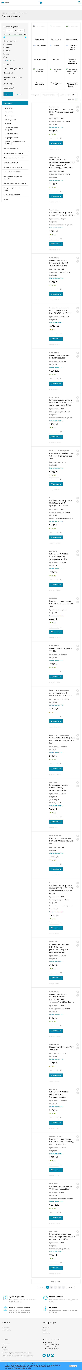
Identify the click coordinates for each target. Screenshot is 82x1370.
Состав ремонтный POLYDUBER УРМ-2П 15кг (60, 694)
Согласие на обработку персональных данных (17, 1356)
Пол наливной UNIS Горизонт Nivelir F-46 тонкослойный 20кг (58, 263)
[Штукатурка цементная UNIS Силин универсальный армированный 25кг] (40, 1237)
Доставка (45, 1327)
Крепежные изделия (11, 163)
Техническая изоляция (12, 195)
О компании (6, 1344)
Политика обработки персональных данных (16, 1353)
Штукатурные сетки (12, 138)
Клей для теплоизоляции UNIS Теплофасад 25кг (60, 1187)
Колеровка (46, 1333)
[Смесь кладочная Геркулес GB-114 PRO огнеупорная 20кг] (40, 457)
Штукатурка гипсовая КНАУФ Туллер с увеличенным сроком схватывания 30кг (59, 948)
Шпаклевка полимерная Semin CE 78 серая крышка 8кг (61, 841)
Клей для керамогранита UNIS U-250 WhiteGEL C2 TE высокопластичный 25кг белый (61, 889)
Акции (44, 1330)
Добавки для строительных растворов (15, 143)
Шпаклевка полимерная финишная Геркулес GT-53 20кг (61, 603)
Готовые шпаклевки (12, 134)
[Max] (52, 1355)
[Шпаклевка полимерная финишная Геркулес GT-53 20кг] (40, 604)
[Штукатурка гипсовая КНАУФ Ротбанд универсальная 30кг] (40, 788)
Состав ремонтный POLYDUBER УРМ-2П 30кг (60, 311)
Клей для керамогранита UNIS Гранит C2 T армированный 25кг (60, 503)
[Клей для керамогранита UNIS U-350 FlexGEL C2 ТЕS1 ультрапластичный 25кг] (40, 403)
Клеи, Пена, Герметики (12, 172)
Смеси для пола (10, 120)
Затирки (8, 124)
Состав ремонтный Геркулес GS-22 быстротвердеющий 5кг (62, 740)
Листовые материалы (11, 149)
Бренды (4, 1347)
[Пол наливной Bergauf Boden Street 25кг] (40, 359)
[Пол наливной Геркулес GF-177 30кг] (40, 652)
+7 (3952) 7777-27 (52, 1339)
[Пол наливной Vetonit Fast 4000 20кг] (40, 1050)
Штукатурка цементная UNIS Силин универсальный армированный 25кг (62, 1236)
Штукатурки (9, 112)
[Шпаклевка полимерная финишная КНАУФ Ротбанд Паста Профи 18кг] (40, 1142)
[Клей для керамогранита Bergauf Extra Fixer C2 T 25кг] (40, 216)
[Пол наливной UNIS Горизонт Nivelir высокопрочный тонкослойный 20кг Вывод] (40, 998)
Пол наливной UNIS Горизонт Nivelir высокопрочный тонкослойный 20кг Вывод (61, 998)
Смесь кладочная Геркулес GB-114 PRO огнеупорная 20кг (61, 456)
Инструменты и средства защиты (13, 177)
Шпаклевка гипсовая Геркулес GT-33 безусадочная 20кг (58, 1094)
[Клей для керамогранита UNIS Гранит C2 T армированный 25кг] (40, 504)
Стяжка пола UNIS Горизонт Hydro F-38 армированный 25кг (61, 112)
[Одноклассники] (48, 1355)
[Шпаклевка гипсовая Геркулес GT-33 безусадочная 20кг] (40, 1095)
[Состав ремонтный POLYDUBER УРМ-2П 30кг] (40, 314)
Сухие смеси (8, 103)
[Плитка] (73, 99)
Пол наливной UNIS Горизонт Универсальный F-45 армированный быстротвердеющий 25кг (62, 164)
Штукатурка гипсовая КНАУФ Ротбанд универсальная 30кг (59, 787)
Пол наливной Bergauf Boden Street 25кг (59, 356)
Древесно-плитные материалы (15, 183)
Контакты (5, 1350)
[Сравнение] (77, 110)
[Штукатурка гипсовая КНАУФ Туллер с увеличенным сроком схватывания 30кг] (40, 948)
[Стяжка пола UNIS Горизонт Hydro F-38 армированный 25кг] (40, 113)
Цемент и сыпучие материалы (11, 129)
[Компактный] (79, 99)
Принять (73, 1366)
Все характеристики (56, 127)
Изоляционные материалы (13, 153)
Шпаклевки (9, 108)
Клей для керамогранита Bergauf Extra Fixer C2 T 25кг (61, 213)
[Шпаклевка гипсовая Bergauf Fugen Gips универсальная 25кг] (40, 557)
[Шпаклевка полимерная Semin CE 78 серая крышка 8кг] (40, 842)
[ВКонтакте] (44, 1355)
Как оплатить (6, 1330)
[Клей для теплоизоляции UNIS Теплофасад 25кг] (40, 1190)
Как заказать (6, 1327)
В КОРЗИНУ (57, 143)
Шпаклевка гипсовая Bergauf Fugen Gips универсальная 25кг (58, 556)
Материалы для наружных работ (13, 189)
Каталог (13, 13)
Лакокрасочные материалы (13, 167)
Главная (4, 13)
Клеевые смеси (10, 116)
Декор (6, 199)
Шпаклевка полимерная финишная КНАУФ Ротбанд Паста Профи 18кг (61, 1141)
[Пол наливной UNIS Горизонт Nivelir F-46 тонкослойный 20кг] (40, 264)
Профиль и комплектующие (14, 158)
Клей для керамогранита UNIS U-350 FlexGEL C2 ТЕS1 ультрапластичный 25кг (61, 402)
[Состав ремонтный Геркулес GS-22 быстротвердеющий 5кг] (40, 741)
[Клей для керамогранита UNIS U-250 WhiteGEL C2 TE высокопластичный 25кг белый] (40, 889)
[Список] (76, 99)
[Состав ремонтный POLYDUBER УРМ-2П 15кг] (40, 696)
